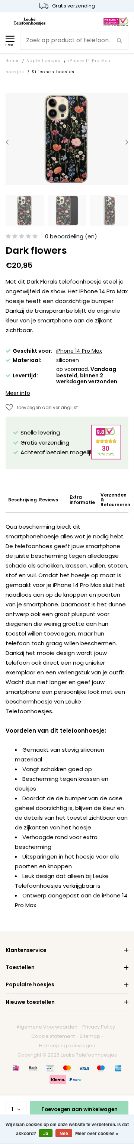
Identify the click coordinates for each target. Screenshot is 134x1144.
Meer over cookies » (96, 1133)
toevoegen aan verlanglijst (47, 407)
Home (12, 61)
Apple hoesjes (43, 61)
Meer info (18, 393)
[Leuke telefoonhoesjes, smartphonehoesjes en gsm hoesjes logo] (30, 21)
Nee (64, 1133)
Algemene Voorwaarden (46, 1026)
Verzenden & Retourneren (115, 499)
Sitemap (90, 1036)
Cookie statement (53, 1036)
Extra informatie (82, 499)
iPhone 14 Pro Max (79, 351)
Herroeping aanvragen (67, 1045)
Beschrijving (22, 499)
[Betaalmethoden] (16, 1068)
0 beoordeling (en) (71, 237)
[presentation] (7, 141)
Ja (45, 1133)
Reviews (48, 499)
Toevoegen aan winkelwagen (79, 1109)
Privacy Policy (98, 1026)
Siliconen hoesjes (53, 72)
